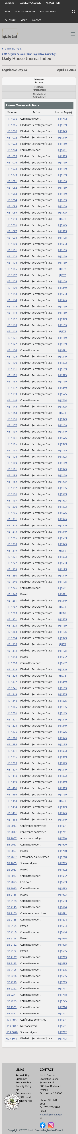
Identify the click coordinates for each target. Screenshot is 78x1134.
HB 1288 (12, 631)
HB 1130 (12, 362)
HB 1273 (12, 625)
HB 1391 (12, 750)
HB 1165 (12, 444)
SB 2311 (12, 1013)
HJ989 (62, 550)
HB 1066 (12, 131)
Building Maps (48, 11)
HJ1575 (62, 156)
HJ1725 (62, 1001)
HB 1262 (12, 607)
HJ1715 (62, 957)
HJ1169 (62, 125)
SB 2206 (12, 976)
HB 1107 (12, 275)
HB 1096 (12, 225)
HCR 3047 (12, 1020)
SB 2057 (12, 838)
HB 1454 (12, 807)
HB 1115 (12, 306)
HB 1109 (12, 287)
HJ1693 (62, 882)
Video (24, 20)
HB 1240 (12, 581)
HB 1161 (12, 438)
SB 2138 (12, 894)
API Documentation (24, 1091)
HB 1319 (12, 669)
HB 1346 (12, 700)
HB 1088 (12, 206)
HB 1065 (12, 125)
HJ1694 (62, 907)
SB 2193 (12, 963)
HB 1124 (12, 350)
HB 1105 (12, 269)
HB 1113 (12, 294)
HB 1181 (12, 469)
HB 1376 (12, 732)
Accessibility (22, 1075)
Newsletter (53, 3)
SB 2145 (12, 907)
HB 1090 (12, 219)
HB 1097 (12, 231)
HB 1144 (12, 400)
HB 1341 (12, 688)
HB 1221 (12, 556)
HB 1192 (12, 488)
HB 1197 (12, 500)
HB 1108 (12, 281)
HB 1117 (12, 319)
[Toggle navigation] (71, 33)
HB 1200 (12, 506)
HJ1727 (62, 1013)
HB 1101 (12, 250)
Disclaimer (21, 1078)
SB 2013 (12, 825)
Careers (9, 3)
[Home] (10, 34)
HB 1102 (12, 256)
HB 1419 (12, 782)
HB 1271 (12, 619)
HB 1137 (12, 388)
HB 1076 (12, 162)
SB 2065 (12, 863)
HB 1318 (12, 657)
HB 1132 (12, 375)
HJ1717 (62, 988)
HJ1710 (62, 838)
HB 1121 (12, 337)
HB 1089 (12, 212)
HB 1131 (12, 369)
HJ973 (62, 219)
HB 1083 (12, 193)
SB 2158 (12, 932)
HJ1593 (62, 244)
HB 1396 (12, 757)
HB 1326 (12, 675)
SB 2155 (12, 919)
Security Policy (24, 1086)
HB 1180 (12, 463)
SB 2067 (12, 869)
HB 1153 (12, 412)
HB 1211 (12, 519)
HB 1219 (12, 550)
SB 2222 (12, 988)
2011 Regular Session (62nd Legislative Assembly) (29, 54)
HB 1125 (12, 356)
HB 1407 (12, 769)
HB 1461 (12, 813)
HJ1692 (62, 657)
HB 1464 (12, 819)
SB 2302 (12, 1007)
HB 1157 (12, 425)
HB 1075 (12, 156)
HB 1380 (12, 738)
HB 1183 (12, 475)
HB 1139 (12, 394)
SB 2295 (12, 1001)
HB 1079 (12, 175)
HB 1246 (12, 588)
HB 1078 (12, 169)
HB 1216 (12, 538)
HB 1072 (12, 137)
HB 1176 (12, 456)
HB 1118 (12, 325)
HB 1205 (12, 513)
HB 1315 (12, 650)
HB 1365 (12, 707)
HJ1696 (62, 844)
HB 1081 (12, 181)
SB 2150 (12, 913)
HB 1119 (12, 331)
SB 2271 (12, 994)
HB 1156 (12, 419)
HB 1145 (12, 406)
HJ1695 (62, 944)
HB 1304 (12, 638)
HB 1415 (12, 775)
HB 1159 (12, 431)
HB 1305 (12, 644)
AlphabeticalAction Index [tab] (39, 95)
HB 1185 (12, 481)
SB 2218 (12, 982)
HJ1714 (62, 400)
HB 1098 (12, 237)
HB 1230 (12, 575)
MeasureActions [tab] (39, 81)
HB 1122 (12, 344)
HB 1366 (12, 713)
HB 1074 (12, 150)
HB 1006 (12, 118)
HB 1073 (12, 143)
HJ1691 (62, 150)
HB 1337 (12, 681)
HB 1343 (12, 694)
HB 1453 (12, 801)
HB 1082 (12, 187)
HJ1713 (62, 118)
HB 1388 (12, 744)
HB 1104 (12, 262)
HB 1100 (12, 244)
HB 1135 (12, 381)
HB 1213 (12, 525)
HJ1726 (62, 1007)
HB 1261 (12, 600)
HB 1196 (12, 494)
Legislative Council (30, 3)
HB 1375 (12, 725)
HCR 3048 (12, 1032)
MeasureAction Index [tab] (39, 88)
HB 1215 (12, 531)
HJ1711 (62, 832)
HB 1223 (12, 569)
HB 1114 (12, 300)
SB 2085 (12, 888)
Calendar (10, 20)
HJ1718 (62, 994)
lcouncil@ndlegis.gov (51, 1114)
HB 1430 (12, 788)
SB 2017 (12, 832)
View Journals (13, 48)
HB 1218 (12, 544)
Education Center (25, 11)
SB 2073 (12, 882)
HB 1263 (12, 613)
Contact (36, 20)
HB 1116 (12, 312)
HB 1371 (12, 719)
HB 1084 (12, 200)
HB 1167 (12, 450)
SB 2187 (12, 957)
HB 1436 (12, 794)
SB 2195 (12, 969)
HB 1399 (12, 763)
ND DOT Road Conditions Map (24, 1099)
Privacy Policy (23, 1082)
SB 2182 (12, 944)
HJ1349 (62, 131)
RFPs (7, 11)
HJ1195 (62, 237)
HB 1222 (12, 563)
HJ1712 (62, 1032)
